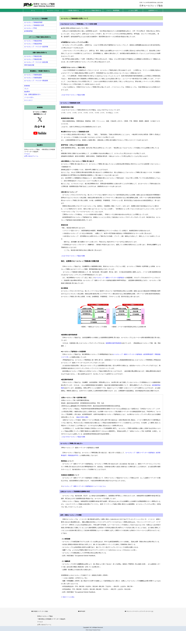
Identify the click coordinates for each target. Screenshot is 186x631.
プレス (26, 88)
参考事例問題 (28, 31)
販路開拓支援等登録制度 (113, 343)
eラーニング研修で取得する (93, 10)
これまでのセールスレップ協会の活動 (73, 95)
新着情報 (27, 86)
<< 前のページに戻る (67, 597)
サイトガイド (28, 100)
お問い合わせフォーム (31, 156)
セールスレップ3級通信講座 (33, 75)
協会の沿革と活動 (82, 417)
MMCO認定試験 (29, 65)
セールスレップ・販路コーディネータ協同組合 (109, 277)
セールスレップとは (53, 10)
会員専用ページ (152, 10)
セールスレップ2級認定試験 (33, 59)
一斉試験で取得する (73, 10)
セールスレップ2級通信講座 (33, 77)
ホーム (33, 10)
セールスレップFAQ (30, 28)
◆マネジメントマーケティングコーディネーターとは (139, 611)
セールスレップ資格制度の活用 (34, 25)
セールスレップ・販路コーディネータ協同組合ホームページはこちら (84, 486)
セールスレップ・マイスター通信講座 (36, 80)
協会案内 (27, 91)
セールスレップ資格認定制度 (33, 22)
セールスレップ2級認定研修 (33, 44)
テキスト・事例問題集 (112, 10)
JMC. (90, 627)
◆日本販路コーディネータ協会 (39, 611)
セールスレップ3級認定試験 (33, 56)
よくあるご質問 (132, 10)
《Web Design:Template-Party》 (93, 629)
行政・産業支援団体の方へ (32, 94)
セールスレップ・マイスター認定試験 (36, 62)
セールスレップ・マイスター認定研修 (36, 46)
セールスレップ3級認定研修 (33, 41)
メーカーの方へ (29, 97)
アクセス (27, 154)
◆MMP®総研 (81, 611)
